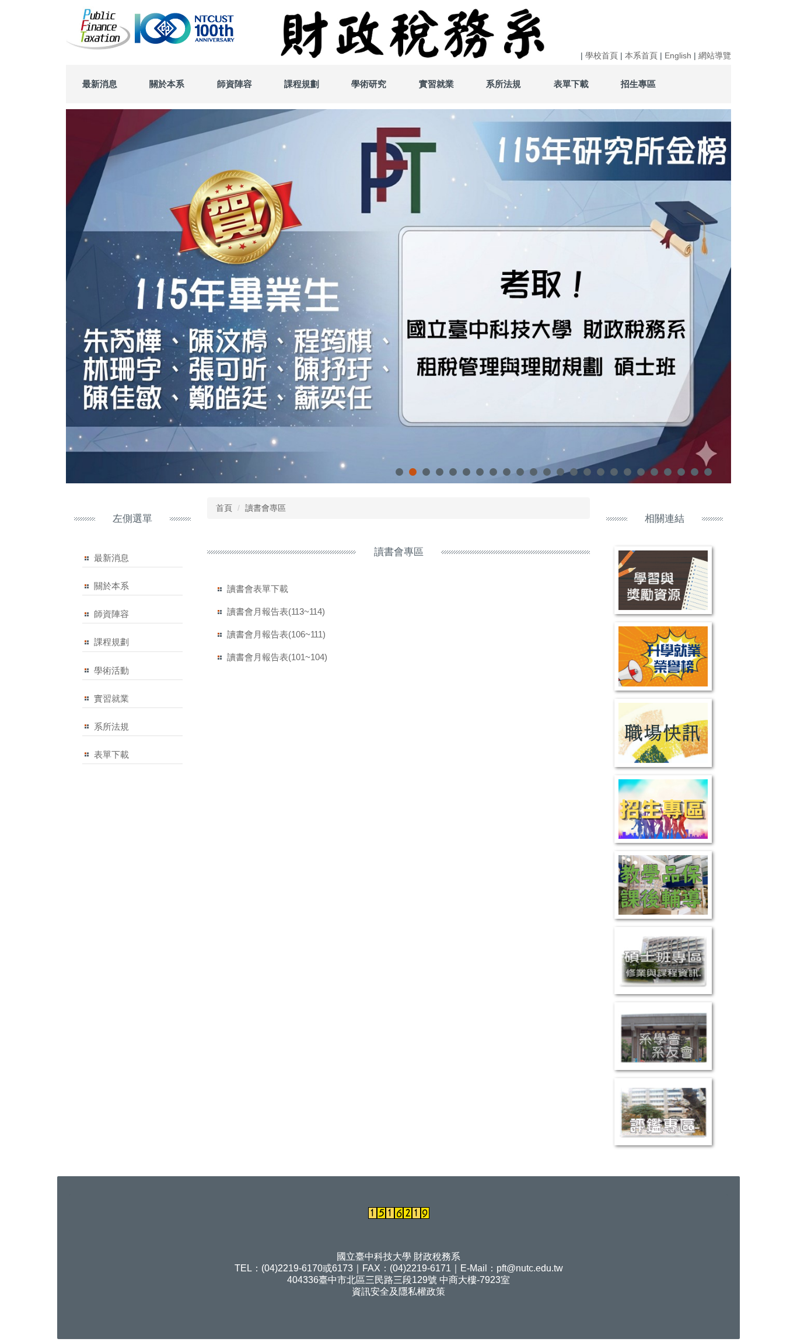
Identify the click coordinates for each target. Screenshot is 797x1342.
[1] (99, 27)
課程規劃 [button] (301, 84)
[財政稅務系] (133, 27)
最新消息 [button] (99, 84)
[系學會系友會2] (663, 1036)
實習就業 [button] (436, 84)
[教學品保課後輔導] (663, 885)
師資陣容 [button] (234, 84)
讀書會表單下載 (257, 589)
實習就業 (111, 698)
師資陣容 (111, 614)
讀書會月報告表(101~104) (277, 657)
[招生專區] (663, 809)
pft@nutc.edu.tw (530, 1268)
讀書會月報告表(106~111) (276, 634)
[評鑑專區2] (663, 1112)
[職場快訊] (663, 733)
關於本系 (111, 586)
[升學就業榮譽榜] (663, 656)
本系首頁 (641, 55)
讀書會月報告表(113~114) (276, 611)
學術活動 (111, 670)
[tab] (399, 472)
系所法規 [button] (503, 84)
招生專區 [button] (638, 84)
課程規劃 (111, 642)
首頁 (224, 508)
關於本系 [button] (166, 84)
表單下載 (111, 754)
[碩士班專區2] (663, 961)
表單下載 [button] (571, 84)
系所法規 (111, 726)
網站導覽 (714, 55)
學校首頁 (601, 55)
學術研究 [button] (368, 84)
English (678, 55)
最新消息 (111, 558)
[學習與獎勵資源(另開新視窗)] (663, 580)
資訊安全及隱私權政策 (398, 1291)
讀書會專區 (265, 508)
